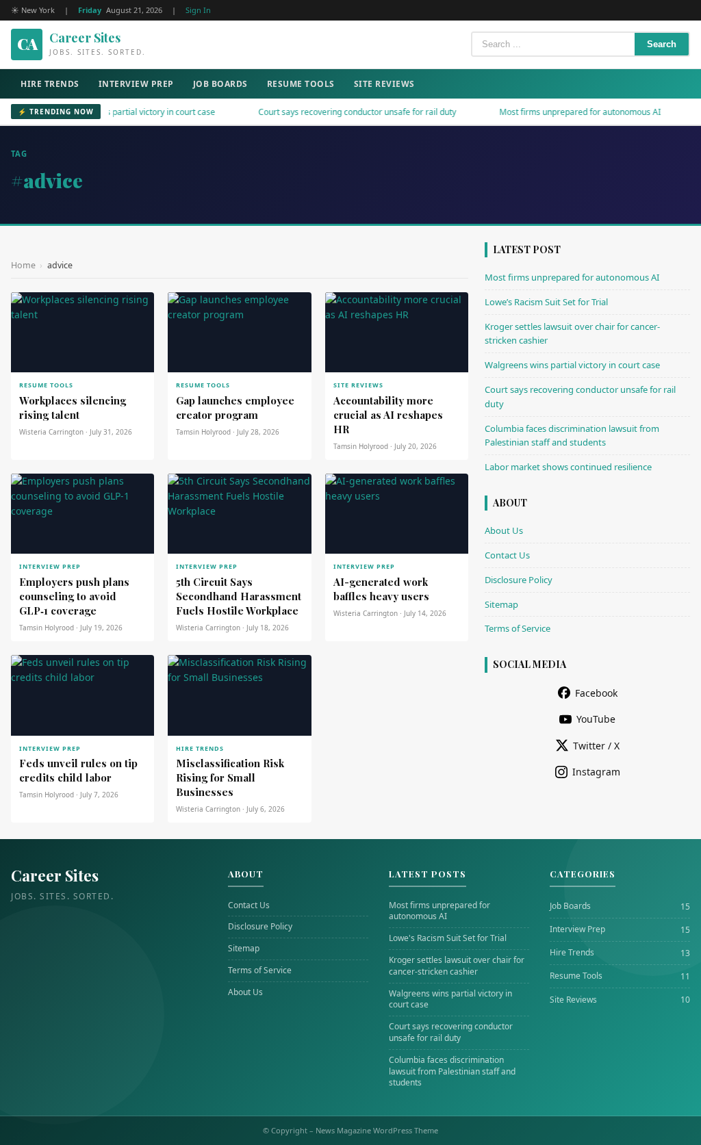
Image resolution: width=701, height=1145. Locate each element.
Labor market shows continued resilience (568, 467)
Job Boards (220, 84)
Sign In (198, 10)
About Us (504, 530)
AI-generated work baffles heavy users (381, 589)
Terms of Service (517, 628)
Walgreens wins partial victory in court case (111, 112)
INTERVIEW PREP (50, 566)
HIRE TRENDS (200, 748)
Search (661, 44)
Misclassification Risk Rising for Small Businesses (230, 777)
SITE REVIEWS (358, 385)
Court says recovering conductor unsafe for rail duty (336, 112)
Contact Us (507, 555)
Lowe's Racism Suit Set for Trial (448, 938)
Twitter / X (596, 745)
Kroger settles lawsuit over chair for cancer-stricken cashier (456, 966)
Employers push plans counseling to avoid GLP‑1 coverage (74, 596)
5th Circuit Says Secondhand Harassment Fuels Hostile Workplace (238, 596)
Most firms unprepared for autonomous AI (558, 112)
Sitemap (501, 604)
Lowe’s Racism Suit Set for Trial (546, 302)
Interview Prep (136, 84)
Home (23, 265)
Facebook (596, 692)
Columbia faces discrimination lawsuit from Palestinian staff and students (452, 1072)
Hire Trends (50, 84)
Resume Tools (301, 84)
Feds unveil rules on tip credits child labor (78, 770)
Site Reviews (384, 84)
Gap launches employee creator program (235, 408)
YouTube (595, 718)
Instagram (596, 771)
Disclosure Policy (518, 580)
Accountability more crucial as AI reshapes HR (388, 415)
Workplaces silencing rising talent (72, 408)
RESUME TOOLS (46, 385)
